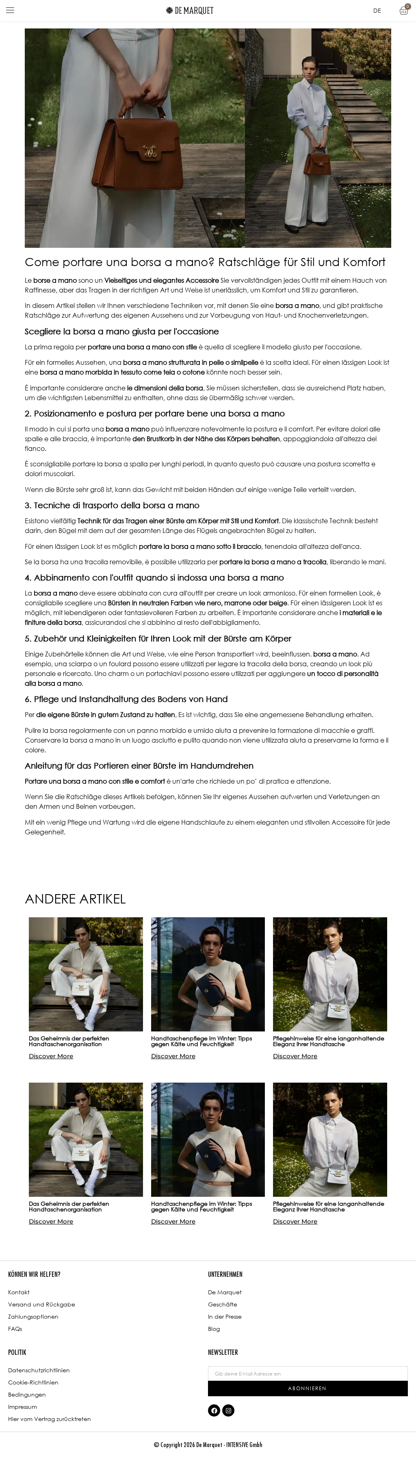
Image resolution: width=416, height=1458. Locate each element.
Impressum (22, 1406)
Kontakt (19, 1292)
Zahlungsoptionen (33, 1316)
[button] (10, 10)
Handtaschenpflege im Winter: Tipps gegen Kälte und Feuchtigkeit (201, 1041)
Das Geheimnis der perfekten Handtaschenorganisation (69, 1041)
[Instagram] (228, 1410)
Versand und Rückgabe (41, 1304)
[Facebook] (214, 1410)
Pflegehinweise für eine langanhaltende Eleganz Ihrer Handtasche (328, 1041)
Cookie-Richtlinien (33, 1382)
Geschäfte (222, 1304)
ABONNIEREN (307, 1388)
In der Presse (225, 1316)
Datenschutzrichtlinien (39, 1370)
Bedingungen (27, 1394)
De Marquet (225, 1292)
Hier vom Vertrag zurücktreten (49, 1418)
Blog (214, 1328)
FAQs (15, 1328)
